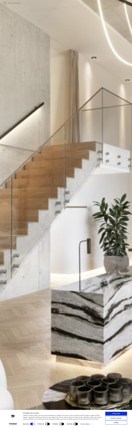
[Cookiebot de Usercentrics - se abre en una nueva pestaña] (13, 424)
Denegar (116, 422)
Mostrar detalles (85, 424)
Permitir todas (116, 413)
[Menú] (128, 3)
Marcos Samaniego (14, 3)
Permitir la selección (116, 418)
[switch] (47, 424)
